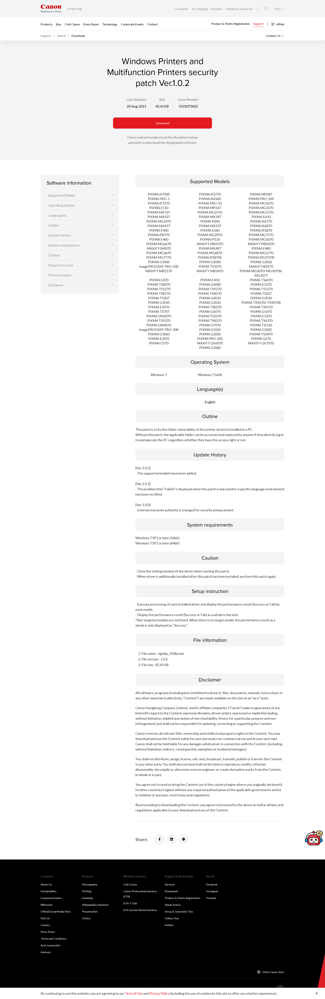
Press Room (91, 24)
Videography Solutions (95, 904)
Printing (86, 891)
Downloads (171, 891)
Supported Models (61, 195)
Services (170, 884)
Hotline (169, 925)
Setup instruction (61, 265)
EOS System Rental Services (140, 910)
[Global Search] (266, 9)
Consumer (182, 9)
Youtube (211, 898)
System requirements (64, 245)
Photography (89, 884)
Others (86, 918)
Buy (58, 24)
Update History (59, 235)
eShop (280, 24)
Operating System (61, 205)
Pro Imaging (200, 9)
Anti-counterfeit (50, 945)
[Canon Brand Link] (51, 9)
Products (46, 24)
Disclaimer (56, 285)
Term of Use (134, 993)
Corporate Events (132, 24)
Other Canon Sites (273, 972)
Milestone (46, 904)
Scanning (87, 898)
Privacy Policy (159, 993)
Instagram (212, 891)
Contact (152, 24)
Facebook (211, 884)
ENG (277, 9)
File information (59, 275)
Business (217, 9)
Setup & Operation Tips (179, 911)
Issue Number (188, 99)
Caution (54, 255)
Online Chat (172, 918)
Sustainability (48, 891)
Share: (141, 839)
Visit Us (45, 918)
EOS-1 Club (130, 903)
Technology (109, 24)
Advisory (46, 952)
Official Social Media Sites (56, 911)
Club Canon (72, 24)
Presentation (90, 911)
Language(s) (57, 215)
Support (258, 23)
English (210, 402)
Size (162, 99)
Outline (53, 225)
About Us (46, 884)
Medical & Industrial (239, 9)
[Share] (159, 839)
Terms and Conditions (54, 938)
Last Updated (136, 99)
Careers (45, 925)
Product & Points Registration (230, 23)
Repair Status (173, 904)
